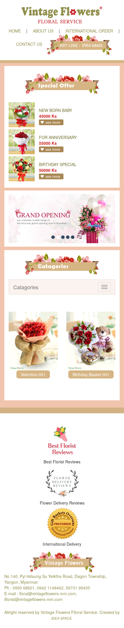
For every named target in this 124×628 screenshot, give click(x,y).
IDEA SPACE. (62, 618)
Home (15, 31)
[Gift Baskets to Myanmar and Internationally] (62, 523)
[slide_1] (53, 237)
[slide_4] (67, 237)
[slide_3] (63, 237)
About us (43, 31)
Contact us (29, 44)
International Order (89, 31)
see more (53, 122)
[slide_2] (58, 237)
